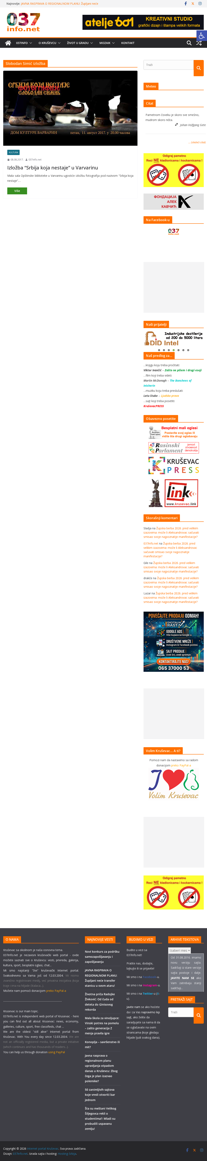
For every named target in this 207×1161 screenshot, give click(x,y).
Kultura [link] (13, 152)
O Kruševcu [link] (47, 43)
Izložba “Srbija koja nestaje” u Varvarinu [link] (52, 167)
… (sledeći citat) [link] (197, 142)
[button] (30, 43)
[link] (201, 35)
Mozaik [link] (104, 43)
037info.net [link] (35, 159)
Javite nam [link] (133, 1007)
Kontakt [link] (127, 43)
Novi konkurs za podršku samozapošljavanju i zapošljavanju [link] (60, 3)
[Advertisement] (174, 287)
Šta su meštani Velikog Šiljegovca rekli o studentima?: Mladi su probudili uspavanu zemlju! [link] (100, 1118)
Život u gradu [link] (78, 43)
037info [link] (22, 43)
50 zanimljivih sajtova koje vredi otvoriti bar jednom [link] (100, 1095)
